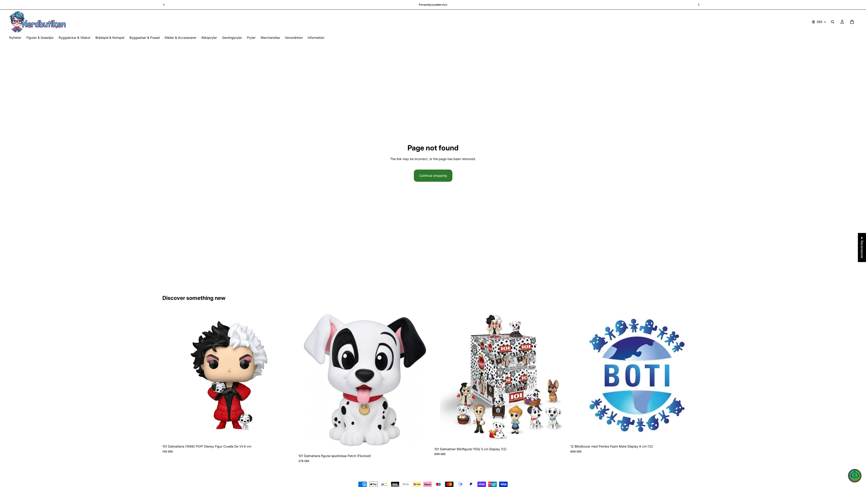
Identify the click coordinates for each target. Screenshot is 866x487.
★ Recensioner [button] (862, 247)
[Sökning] (833, 22)
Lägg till (292, 435)
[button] (854, 475)
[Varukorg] (852, 22)
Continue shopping (433, 175)
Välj (428, 444)
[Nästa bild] (289, 376)
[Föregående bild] (169, 376)
